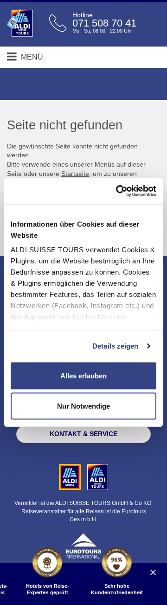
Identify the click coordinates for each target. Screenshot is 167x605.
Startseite (75, 173)
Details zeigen (115, 346)
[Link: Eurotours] (83, 545)
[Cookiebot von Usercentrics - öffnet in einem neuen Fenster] (117, 191)
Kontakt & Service (83, 433)
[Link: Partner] (71, 476)
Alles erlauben (83, 375)
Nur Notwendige (83, 406)
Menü (31, 57)
